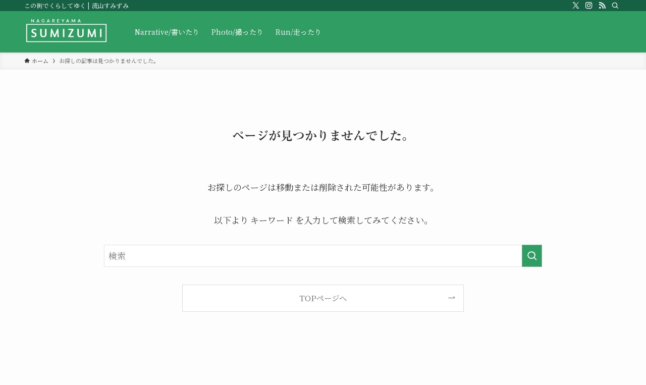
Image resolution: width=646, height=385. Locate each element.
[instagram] (589, 5)
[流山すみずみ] (66, 31)
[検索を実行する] (532, 256)
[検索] (615, 5)
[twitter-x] (575, 5)
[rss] (602, 5)
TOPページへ (323, 297)
